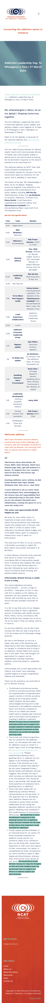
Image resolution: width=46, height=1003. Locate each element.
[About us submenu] (12, 969)
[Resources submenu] (13, 975)
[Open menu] (38, 13)
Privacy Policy (35, 998)
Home (7, 94)
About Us (16, 94)
